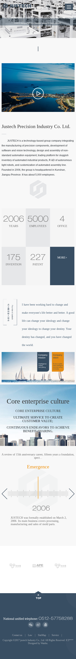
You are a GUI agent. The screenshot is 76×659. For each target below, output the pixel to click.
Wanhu (44, 643)
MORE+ (62, 257)
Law (30, 635)
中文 (62, 5)
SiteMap (42, 635)
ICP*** (69, 640)
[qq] (45, 624)
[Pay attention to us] (30, 624)
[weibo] (38, 624)
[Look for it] (15, 565)
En (56, 5)
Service (55, 635)
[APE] (38, 565)
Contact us (17, 635)
